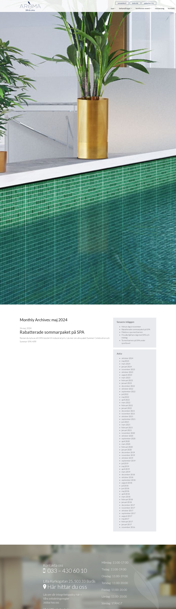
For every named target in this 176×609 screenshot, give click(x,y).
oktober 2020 (127, 436)
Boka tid (135, 3)
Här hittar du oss (66, 586)
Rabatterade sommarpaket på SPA (52, 332)
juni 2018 (125, 488)
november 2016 (128, 527)
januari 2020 (127, 449)
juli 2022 (125, 394)
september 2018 (128, 480)
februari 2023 (127, 380)
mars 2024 (126, 364)
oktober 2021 (127, 416)
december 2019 (128, 452)
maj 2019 (125, 466)
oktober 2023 (127, 372)
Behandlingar (125, 8)
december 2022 (128, 386)
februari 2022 (127, 405)
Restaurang (159, 8)
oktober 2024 (127, 358)
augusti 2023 (127, 375)
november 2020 (128, 433)
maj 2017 (125, 519)
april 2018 (126, 494)
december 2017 (128, 505)
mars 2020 (126, 444)
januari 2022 (127, 408)
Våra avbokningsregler (56, 598)
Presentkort (122, 3)
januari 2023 (127, 383)
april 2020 (126, 441)
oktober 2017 (127, 510)
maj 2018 (125, 491)
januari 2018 (127, 502)
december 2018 (128, 474)
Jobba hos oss (149, 3)
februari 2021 (127, 427)
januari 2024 (127, 366)
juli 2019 (125, 463)
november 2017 (128, 508)
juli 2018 (125, 485)
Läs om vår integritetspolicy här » (62, 594)
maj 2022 (125, 397)
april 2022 (126, 400)
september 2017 (128, 513)
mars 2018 (126, 496)
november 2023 (128, 369)
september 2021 (128, 419)
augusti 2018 (127, 483)
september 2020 (128, 438)
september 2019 (128, 460)
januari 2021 (127, 430)
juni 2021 (125, 422)
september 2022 (128, 391)
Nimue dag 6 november (131, 326)
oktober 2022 (127, 389)
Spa (112, 8)
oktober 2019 (127, 458)
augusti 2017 (127, 516)
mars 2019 (126, 472)
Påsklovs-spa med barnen (132, 332)
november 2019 (128, 455)
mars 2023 (126, 377)
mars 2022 (126, 402)
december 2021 (128, 411)
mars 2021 (126, 424)
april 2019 (126, 469)
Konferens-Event (143, 8)
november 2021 (128, 413)
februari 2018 (127, 499)
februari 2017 (127, 521)
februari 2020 (127, 447)
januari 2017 (127, 524)
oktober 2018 (127, 477)
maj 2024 (125, 361)
